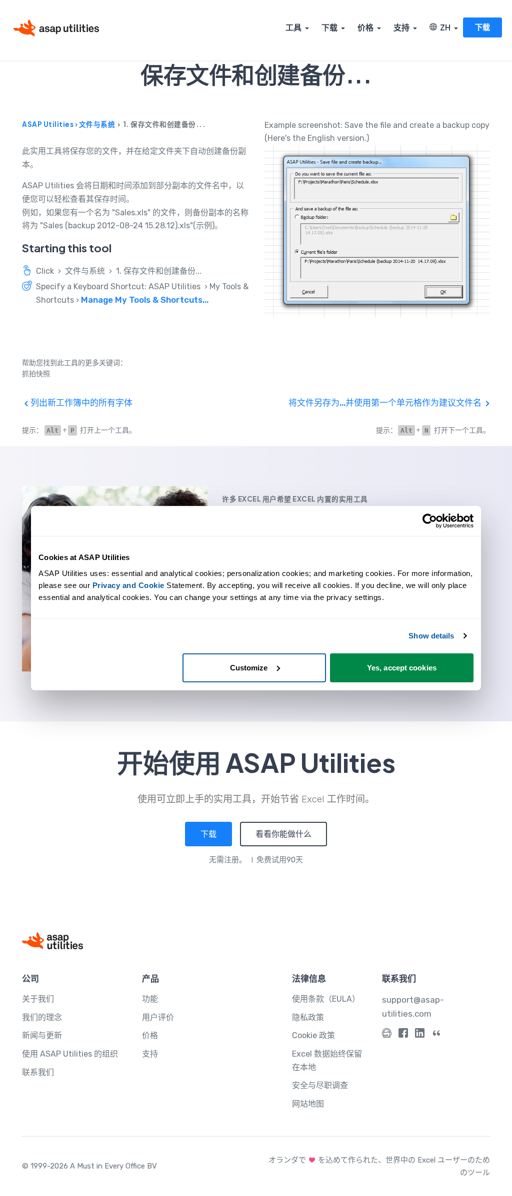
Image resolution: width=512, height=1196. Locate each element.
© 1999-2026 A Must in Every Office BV (89, 1166)
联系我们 (38, 1072)
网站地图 (308, 1104)
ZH (443, 27)
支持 (402, 27)
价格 (366, 27)
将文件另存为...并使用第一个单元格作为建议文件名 (386, 403)
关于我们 (38, 999)
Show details (431, 635)
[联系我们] (387, 1035)
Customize (249, 667)
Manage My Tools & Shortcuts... (144, 300)
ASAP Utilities (48, 124)
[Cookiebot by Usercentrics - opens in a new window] (430, 521)
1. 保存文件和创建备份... (159, 271)
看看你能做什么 (284, 834)
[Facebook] (403, 1035)
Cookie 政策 (313, 1035)
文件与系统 (97, 124)
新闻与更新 (42, 1035)
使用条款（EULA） (326, 999)
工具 (294, 27)
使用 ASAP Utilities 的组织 (70, 1054)
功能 (150, 999)
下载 (330, 27)
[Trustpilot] (436, 1035)
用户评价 (158, 1017)
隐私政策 (308, 1017)
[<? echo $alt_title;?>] (377, 231)
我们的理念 (42, 1017)
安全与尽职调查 (320, 1085)
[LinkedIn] (419, 1035)
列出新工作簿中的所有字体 (80, 403)
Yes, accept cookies (401, 667)
